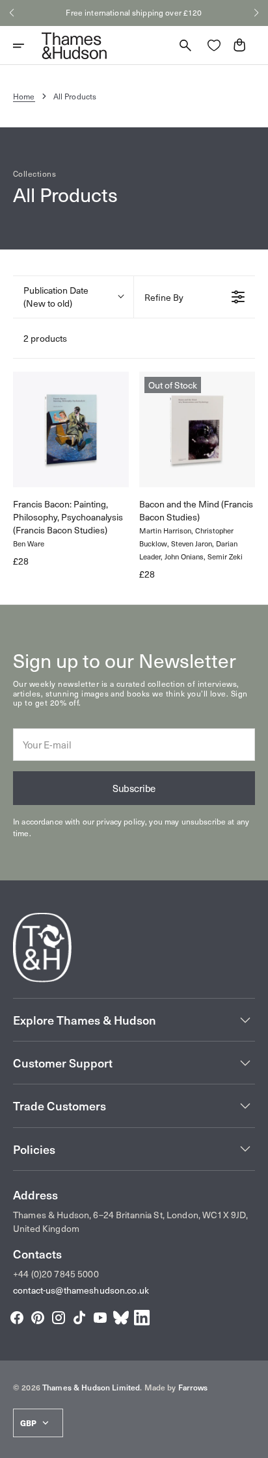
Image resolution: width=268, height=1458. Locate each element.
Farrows (193, 1387)
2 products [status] (45, 338)
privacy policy (120, 821)
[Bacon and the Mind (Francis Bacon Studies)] (197, 429)
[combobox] (73, 297)
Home (24, 96)
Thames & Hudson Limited (91, 1387)
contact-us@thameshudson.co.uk (81, 1290)
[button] (11, 13)
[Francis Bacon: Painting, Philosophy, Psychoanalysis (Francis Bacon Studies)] (71, 429)
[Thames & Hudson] (74, 45)
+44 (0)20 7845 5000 (56, 1274)
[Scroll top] (252, 1442)
